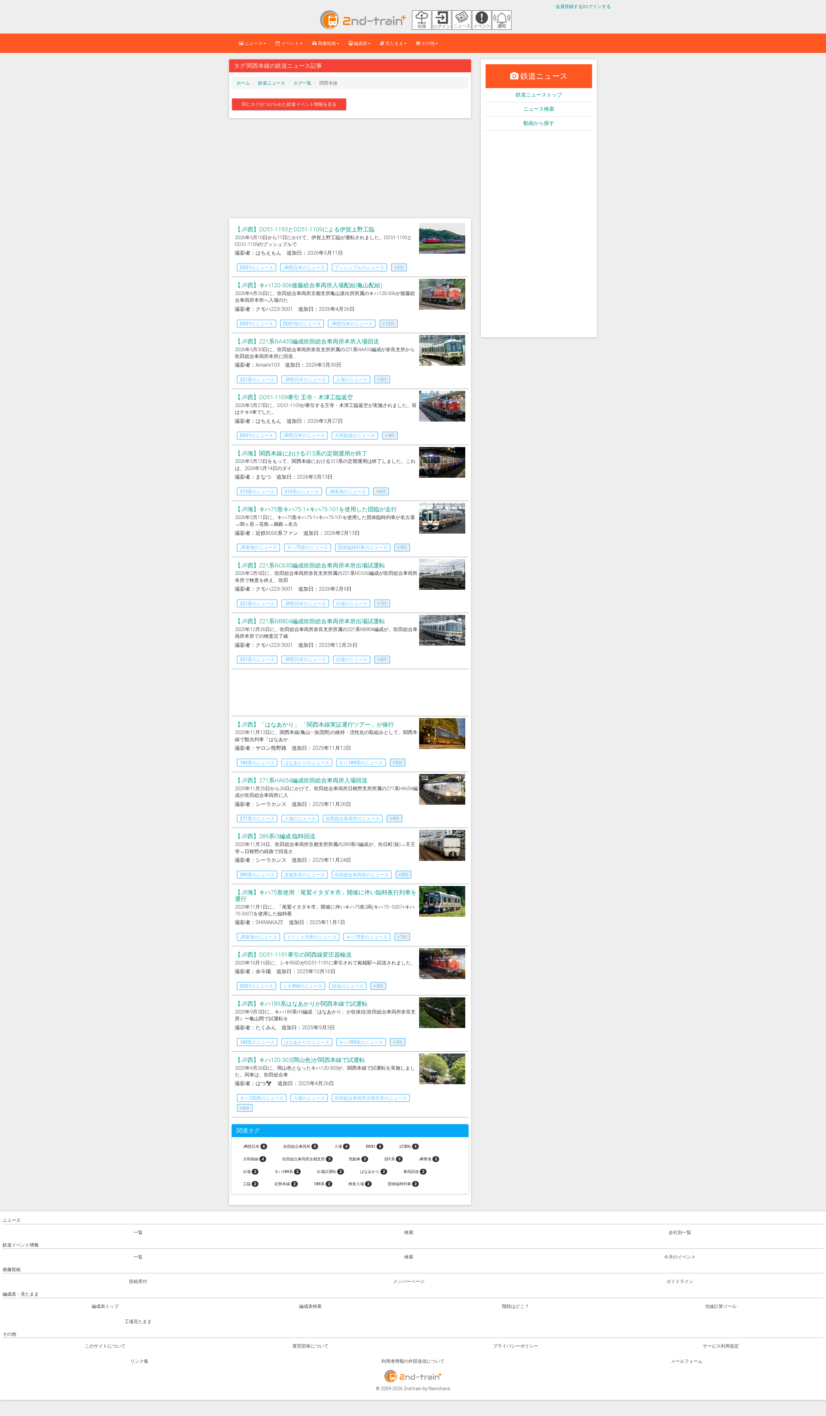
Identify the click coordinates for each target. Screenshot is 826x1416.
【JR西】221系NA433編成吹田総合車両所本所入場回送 (307, 341)
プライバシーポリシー (515, 1346)
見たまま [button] (393, 43)
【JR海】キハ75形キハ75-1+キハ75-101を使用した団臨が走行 (316, 509)
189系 (322, 1184)
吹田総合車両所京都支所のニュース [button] (371, 1098)
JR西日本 (254, 1146)
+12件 (388, 323)
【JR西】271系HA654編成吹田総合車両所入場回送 (301, 780)
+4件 (390, 435)
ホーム (243, 83)
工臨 (249, 1184)
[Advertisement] (350, 170)
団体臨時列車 (402, 1184)
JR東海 (428, 1159)
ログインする (597, 6)
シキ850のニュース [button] (302, 986)
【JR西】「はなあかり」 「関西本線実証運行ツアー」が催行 (314, 724)
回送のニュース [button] (348, 986)
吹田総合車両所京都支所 (306, 1159)
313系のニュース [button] (257, 491)
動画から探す (538, 123)
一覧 (138, 1232)
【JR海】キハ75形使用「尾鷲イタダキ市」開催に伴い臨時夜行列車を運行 (326, 895)
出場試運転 (329, 1171)
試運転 (408, 1146)
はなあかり (372, 1171)
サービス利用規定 (721, 1346)
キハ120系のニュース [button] (262, 1098)
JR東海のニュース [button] (347, 491)
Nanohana (439, 1388)
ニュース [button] (253, 43)
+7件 (382, 603)
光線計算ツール (721, 1306)
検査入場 (358, 1184)
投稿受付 (138, 1281)
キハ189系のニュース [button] (361, 762)
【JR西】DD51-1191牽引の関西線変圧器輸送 (293, 954)
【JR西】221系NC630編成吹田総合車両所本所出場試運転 (310, 565)
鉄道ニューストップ (539, 95)
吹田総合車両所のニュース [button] (353, 818)
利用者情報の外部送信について (413, 1361)
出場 (249, 1171)
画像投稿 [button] (326, 43)
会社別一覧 (680, 1232)
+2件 (399, 267)
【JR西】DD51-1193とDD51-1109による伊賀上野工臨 (305, 229)
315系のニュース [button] (301, 491)
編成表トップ (105, 1306)
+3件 (378, 986)
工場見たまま (138, 1321)
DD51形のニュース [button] (302, 323)
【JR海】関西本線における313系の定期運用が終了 (301, 453)
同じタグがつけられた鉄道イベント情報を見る (289, 104)
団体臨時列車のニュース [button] (363, 547)
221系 (392, 1159)
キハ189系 (286, 1171)
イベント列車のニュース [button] (312, 937)
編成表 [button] (360, 43)
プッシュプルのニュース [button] (359, 267)
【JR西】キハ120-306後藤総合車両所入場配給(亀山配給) (308, 285)
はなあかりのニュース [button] (306, 762)
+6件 (381, 491)
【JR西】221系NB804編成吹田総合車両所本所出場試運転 (310, 621)
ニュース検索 (538, 109)
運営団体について (310, 1346)
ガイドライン (679, 1281)
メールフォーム (686, 1361)
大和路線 (253, 1159)
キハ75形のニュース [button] (307, 547)
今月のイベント (680, 1256)
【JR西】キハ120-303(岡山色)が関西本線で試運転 (300, 1059)
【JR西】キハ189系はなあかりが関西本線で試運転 (301, 1003)
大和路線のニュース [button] (355, 435)
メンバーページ (409, 1281)
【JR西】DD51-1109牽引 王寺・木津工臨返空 (294, 397)
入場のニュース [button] (352, 379)
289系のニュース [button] (257, 874)
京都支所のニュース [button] (304, 874)
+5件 (382, 379)
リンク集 (139, 1361)
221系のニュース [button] (257, 379)
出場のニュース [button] (352, 603)
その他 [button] (427, 43)
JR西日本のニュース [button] (304, 267)
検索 (408, 1232)
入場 (341, 1146)
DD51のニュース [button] (256, 267)
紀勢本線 (285, 1184)
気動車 (357, 1159)
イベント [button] (289, 43)
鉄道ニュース (271, 83)
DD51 (373, 1146)
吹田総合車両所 (299, 1146)
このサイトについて (105, 1346)
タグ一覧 (302, 83)
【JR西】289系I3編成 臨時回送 (275, 836)
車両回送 (413, 1171)
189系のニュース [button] (257, 762)
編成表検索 (310, 1306)
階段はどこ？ (515, 1306)
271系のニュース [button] (257, 818)
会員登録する (569, 6)
